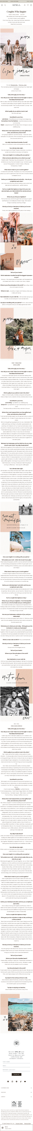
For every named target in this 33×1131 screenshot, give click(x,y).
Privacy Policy (19, 1123)
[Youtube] (25, 1081)
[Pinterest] (16, 1081)
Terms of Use (27, 1123)
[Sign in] (25, 5)
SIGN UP (16, 1074)
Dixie (13, 362)
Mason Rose (18, 362)
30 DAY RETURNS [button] (14, 1)
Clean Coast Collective (16, 725)
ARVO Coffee (16, 364)
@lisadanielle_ (14, 85)
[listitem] (16, 1058)
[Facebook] (8, 1081)
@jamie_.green (23, 85)
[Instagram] (12, 1081)
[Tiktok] (20, 1081)
